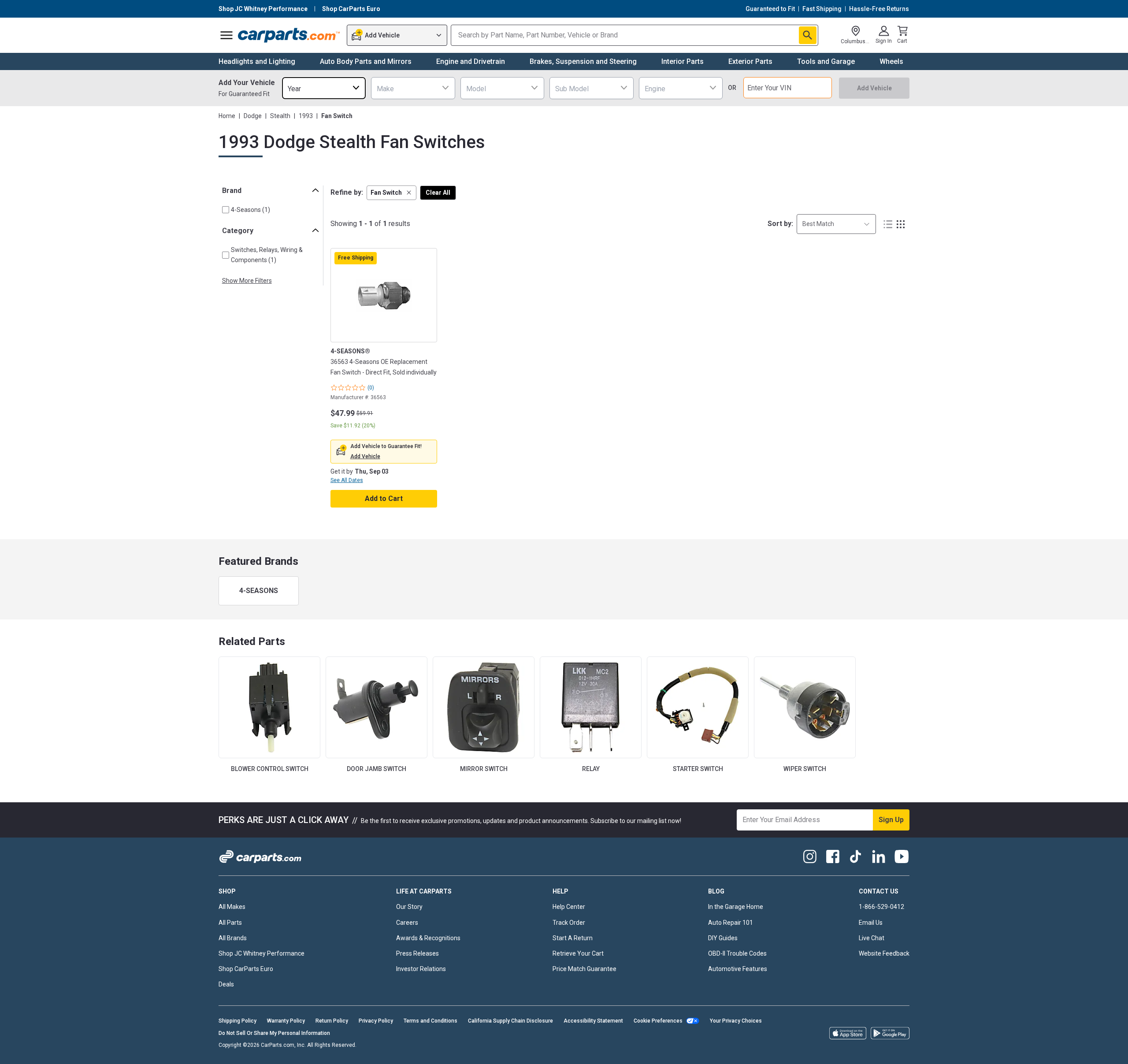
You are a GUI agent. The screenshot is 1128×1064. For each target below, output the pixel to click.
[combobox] (324, 88)
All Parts (230, 922)
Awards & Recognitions (428, 938)
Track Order (569, 922)
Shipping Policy (237, 1021)
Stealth (280, 115)
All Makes (232, 906)
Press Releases (417, 953)
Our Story (409, 906)
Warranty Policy (286, 1021)
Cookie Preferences (658, 1021)
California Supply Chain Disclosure (510, 1021)
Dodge (253, 115)
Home (227, 115)
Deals (226, 984)
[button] (391, 192)
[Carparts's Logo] (289, 35)
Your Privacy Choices (736, 1021)
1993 (306, 115)
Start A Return (573, 938)
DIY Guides (723, 938)
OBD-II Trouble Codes (737, 953)
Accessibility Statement (593, 1021)
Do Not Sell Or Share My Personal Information (274, 1033)
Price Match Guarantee (584, 968)
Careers (407, 922)
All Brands (233, 938)
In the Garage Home (735, 906)
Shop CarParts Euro (246, 968)
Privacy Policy (376, 1021)
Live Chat (871, 938)
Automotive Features (737, 968)
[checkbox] (225, 209)
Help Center (569, 906)
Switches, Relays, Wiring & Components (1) (267, 254)
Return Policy (331, 1021)
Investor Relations (421, 968)
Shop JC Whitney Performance (261, 953)
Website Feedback (884, 953)
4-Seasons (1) (250, 209)
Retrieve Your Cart (578, 953)
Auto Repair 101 (730, 922)
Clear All (438, 192)
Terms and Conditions (430, 1021)
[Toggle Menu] (226, 35)
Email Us (871, 922)
